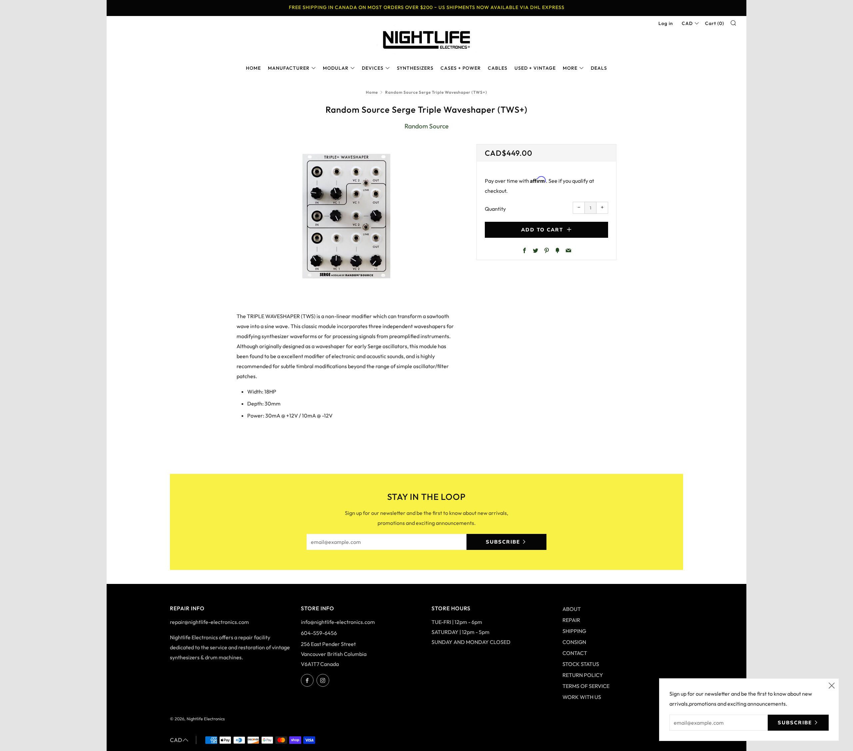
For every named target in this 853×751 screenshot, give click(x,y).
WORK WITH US (581, 697)
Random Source (426, 126)
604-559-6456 (319, 633)
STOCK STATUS (580, 664)
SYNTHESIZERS (415, 68)
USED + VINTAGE (535, 68)
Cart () (714, 23)
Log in (665, 23)
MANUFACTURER (289, 68)
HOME (253, 68)
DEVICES (373, 68)
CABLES (497, 68)
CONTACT (574, 653)
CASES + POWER (460, 68)
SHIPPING (574, 631)
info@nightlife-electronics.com (338, 622)
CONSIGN (574, 642)
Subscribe (503, 542)
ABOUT (571, 609)
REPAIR (571, 620)
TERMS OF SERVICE (585, 686)
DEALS (599, 68)
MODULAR (336, 68)
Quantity (495, 208)
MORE (570, 68)
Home (372, 92)
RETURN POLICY (582, 675)
